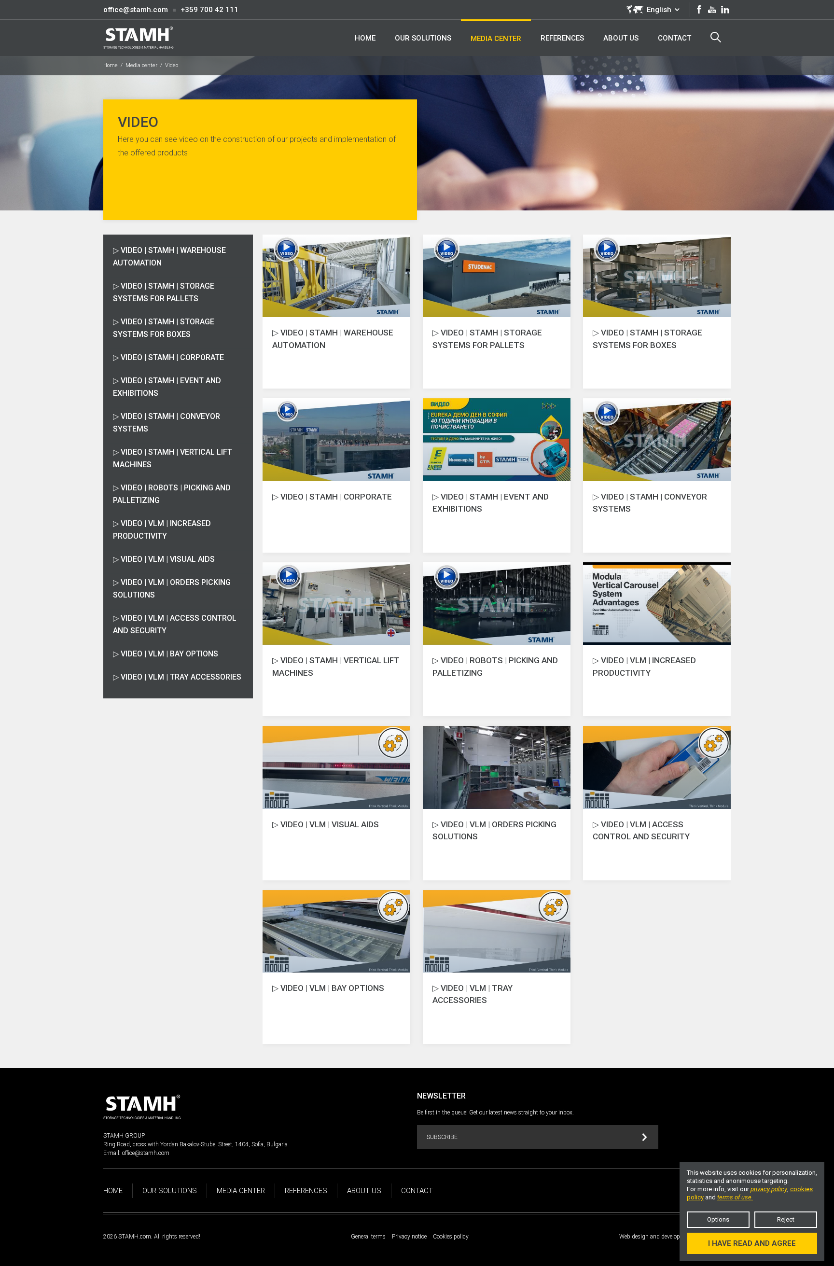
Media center (141, 65)
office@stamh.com (135, 9)
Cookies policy (451, 1236)
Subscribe (442, 1137)
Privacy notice (409, 1236)
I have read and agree (752, 1243)
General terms (368, 1236)
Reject (785, 1219)
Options (718, 1219)
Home (110, 65)
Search (716, 37)
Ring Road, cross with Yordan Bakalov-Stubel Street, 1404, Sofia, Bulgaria (195, 1144)
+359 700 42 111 (209, 9)
